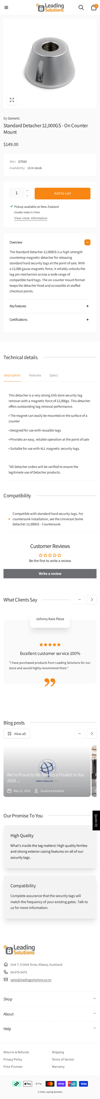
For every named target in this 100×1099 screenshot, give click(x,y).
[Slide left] (79, 599)
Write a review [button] (50, 573)
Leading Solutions (54, 1091)
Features (35, 375)
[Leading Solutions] (19, 953)
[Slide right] (92, 599)
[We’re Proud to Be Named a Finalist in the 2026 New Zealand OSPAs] (47, 771)
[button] (6, 7)
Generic (11, 118)
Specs (54, 375)
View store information (30, 218)
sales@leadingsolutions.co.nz (30, 980)
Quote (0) (96, 820)
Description (12, 375)
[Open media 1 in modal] (50, 63)
